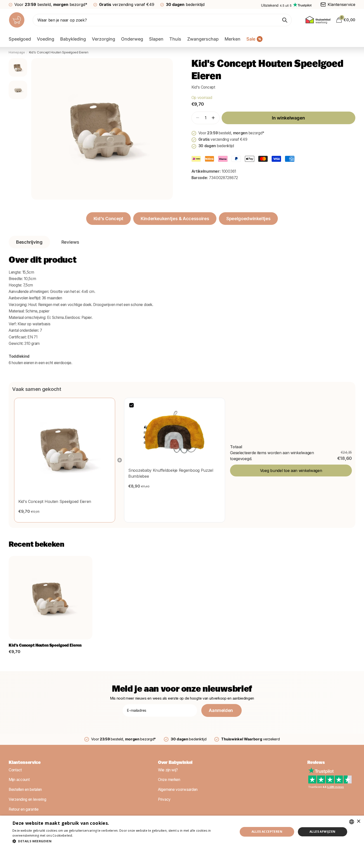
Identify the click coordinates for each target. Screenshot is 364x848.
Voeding (45, 39)
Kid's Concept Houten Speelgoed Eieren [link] (54, 501)
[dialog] (182, 832)
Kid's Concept (203, 87)
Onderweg (132, 39)
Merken (232, 39)
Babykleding (73, 39)
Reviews (316, 763)
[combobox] (351, 821)
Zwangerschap (203, 39)
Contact (15, 770)
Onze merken (169, 779)
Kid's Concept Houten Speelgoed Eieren (45, 646)
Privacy (164, 799)
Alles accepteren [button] (267, 831)
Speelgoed (20, 39)
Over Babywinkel (175, 763)
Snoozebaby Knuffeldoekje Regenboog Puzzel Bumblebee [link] (170, 473)
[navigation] (18, 67)
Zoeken (285, 20)
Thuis (175, 39)
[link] (64, 448)
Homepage (17, 52)
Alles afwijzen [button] (323, 831)
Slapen (156, 39)
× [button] (358, 821)
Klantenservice (24, 763)
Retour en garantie (24, 809)
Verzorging (103, 39)
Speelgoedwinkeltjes (248, 218)
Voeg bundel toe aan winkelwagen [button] (291, 470)
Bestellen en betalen (25, 789)
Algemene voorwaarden (178, 789)
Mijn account (19, 779)
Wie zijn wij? (168, 770)
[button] (213, 118)
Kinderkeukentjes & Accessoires (175, 218)
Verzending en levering (27, 799)
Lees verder (82, 835)
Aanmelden (221, 710)
